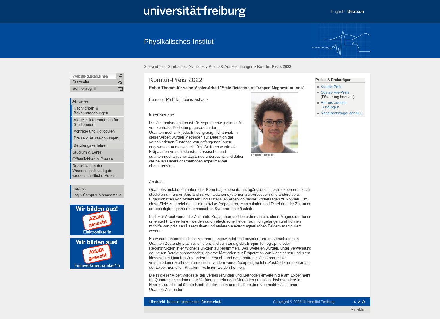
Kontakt (173, 302)
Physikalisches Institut (179, 41)
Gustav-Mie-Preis (335, 92)
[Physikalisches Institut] (341, 40)
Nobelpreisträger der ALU (341, 113)
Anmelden (358, 309)
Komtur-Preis (331, 87)
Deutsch (355, 11)
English (338, 11)
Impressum (190, 302)
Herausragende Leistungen (334, 105)
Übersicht (157, 302)
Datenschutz (211, 302)
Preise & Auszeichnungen (231, 66)
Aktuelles (197, 66)
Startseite (176, 66)
